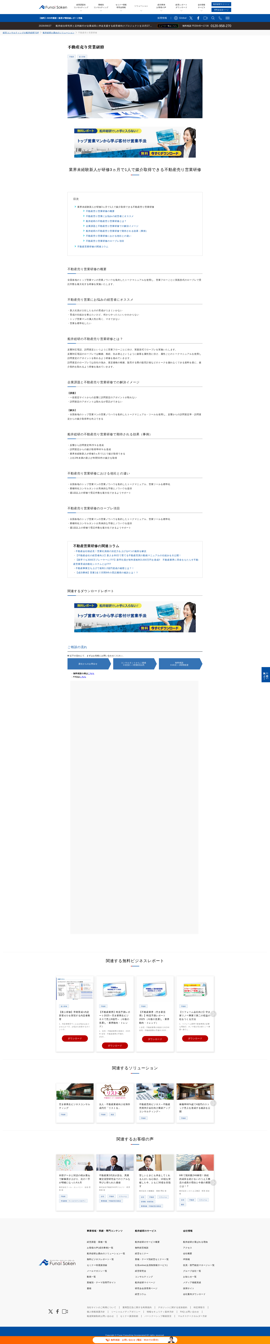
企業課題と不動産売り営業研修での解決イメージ (112, 226)
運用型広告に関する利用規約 (137, 1307)
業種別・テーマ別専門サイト (101, 1282)
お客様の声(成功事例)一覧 (100, 1247)
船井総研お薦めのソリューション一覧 (106, 1253)
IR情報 (186, 1259)
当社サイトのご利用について (101, 1307)
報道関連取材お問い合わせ (100, 1316)
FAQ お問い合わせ (189, 1312)
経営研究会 (140, 1271)
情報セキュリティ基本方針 (160, 1312)
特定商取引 (199, 1307)
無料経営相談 (141, 1247)
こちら (91, 673)
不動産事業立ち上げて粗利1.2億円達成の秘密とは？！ (105, 568)
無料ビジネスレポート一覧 (100, 1259)
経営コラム (140, 1294)
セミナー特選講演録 (97, 1265)
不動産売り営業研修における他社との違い (108, 236)
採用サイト (188, 1288)
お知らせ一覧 (190, 1276)
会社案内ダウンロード (194, 1294)
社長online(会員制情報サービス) (151, 1265)
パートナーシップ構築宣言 (158, 1316)
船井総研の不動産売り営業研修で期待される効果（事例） (117, 231)
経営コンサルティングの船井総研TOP (21, 33)
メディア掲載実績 (192, 1282)
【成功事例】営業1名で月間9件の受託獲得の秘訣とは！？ (107, 572)
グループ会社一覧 (192, 1271)
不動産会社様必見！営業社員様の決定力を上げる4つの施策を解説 (111, 551)
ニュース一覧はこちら (168, 26)
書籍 (89, 1288)
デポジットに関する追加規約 (172, 1307)
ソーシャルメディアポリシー (125, 1312)
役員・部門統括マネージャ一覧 (199, 1265)
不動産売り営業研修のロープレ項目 (105, 241)
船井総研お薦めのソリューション (58, 33)
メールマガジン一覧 (97, 1271)
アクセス (187, 1247)
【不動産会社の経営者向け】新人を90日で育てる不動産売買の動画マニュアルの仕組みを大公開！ (128, 555)
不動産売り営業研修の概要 (100, 211)
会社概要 (187, 1253)
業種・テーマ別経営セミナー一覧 (152, 1259)
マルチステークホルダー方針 (192, 1316)
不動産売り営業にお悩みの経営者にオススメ (110, 216)
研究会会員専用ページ (146, 1288)
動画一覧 (91, 1276)
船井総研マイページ (145, 1282)
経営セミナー (141, 1253)
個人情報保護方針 (96, 1312)
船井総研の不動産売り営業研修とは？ (106, 221)
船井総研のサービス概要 (147, 1242)
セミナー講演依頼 (129, 1316)
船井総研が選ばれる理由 (195, 1242)
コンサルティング (144, 1276)
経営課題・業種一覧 (97, 1242)
